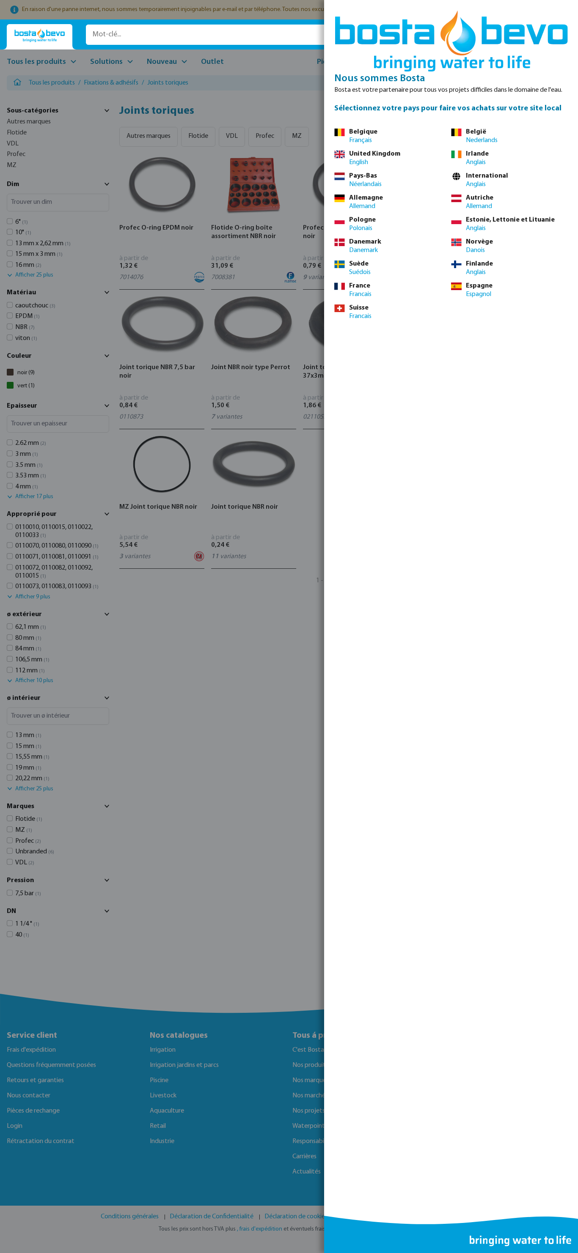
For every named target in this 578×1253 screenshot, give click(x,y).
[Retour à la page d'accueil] (39, 35)
